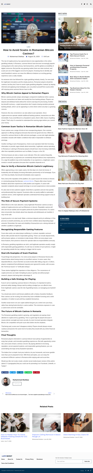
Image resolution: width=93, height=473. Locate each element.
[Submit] (87, 229)
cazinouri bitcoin (28, 181)
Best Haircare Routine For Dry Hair (71, 183)
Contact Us (19, 459)
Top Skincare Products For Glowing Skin (73, 156)
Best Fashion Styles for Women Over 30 (72, 129)
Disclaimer (40, 459)
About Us (10, 459)
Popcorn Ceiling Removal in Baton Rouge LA (46, 436)
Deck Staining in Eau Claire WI (76, 435)
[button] (91, 4)
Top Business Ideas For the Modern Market (80, 89)
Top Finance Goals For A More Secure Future (79, 55)
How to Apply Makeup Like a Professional (73, 211)
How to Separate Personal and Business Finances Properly (79, 67)
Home (3, 459)
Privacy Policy (29, 459)
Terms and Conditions (7, 463)
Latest (28, 47)
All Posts (17, 384)
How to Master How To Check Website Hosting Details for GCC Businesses (14, 437)
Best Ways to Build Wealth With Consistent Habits (80, 77)
